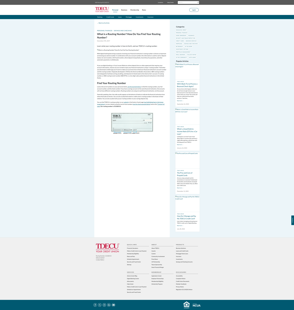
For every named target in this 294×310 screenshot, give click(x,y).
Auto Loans (192, 57)
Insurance (191, 35)
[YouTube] (113, 305)
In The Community (181, 57)
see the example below (134, 87)
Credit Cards (180, 41)
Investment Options (182, 49)
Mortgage (179, 43)
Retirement (179, 46)
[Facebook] (95, 305)
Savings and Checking (123, 30)
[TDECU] (108, 248)
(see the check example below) (141, 104)
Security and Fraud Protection (185, 38)
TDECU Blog (180, 81)
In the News (188, 46)
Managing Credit (181, 30)
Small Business (180, 54)
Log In (194, 10)
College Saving (191, 54)
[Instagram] (104, 305)
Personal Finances (104, 30)
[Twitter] (99, 305)
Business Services (191, 41)
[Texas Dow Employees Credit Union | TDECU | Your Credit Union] (102, 11)
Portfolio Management (183, 52)
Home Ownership (181, 35)
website (126, 102)
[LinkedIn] (109, 305)
